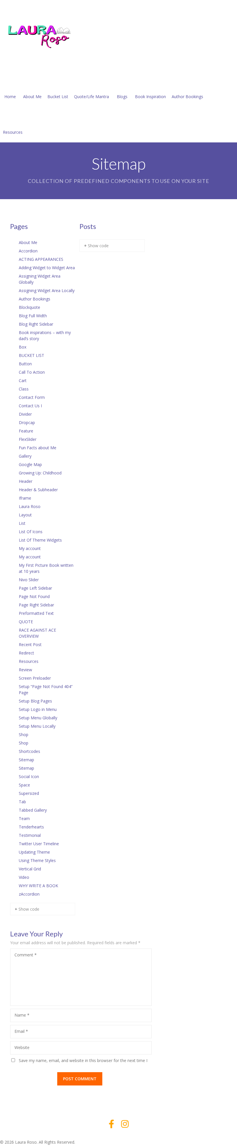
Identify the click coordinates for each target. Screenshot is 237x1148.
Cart (23, 380)
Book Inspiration (150, 96)
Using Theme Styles (37, 860)
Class (24, 389)
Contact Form (32, 397)
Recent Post (30, 644)
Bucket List (57, 96)
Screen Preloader (35, 678)
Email (21, 1031)
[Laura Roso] (43, 35)
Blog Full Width (33, 315)
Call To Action (32, 372)
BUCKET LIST (31, 355)
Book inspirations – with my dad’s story (45, 335)
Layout (25, 515)
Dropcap (27, 422)
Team (24, 818)
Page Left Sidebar (35, 588)
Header (25, 481)
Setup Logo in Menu (38, 709)
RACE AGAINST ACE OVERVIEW (37, 633)
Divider (25, 414)
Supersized (29, 793)
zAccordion (29, 894)
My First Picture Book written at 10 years (46, 568)
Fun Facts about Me (37, 447)
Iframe (25, 498)
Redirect (26, 653)
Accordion (28, 251)
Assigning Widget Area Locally (47, 290)
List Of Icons (30, 531)
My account (30, 548)
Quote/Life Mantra (91, 96)
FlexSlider (27, 439)
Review (25, 669)
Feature (26, 431)
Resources (13, 132)
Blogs (122, 96)
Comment (25, 955)
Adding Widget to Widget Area (47, 267)
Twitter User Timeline (39, 843)
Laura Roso (29, 506)
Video (24, 877)
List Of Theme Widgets (40, 540)
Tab (22, 801)
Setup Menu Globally (38, 717)
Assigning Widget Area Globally (39, 279)
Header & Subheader (38, 489)
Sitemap (26, 759)
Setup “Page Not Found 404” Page (46, 689)
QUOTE (26, 621)
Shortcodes (29, 751)
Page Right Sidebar (36, 605)
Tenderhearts (31, 827)
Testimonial (30, 835)
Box (22, 347)
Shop (23, 734)
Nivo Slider (29, 579)
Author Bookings (187, 96)
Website (21, 1047)
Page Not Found (34, 596)
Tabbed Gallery (33, 810)
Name (21, 1015)
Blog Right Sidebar (36, 324)
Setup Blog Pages (35, 701)
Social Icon (29, 776)
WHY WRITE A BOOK (38, 885)
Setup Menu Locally (37, 726)
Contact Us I (30, 405)
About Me (32, 96)
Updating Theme (34, 852)
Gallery (25, 456)
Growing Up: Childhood (40, 473)
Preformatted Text (36, 613)
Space (24, 785)
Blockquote (29, 307)
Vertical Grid (30, 869)
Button (25, 363)
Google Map (30, 464)
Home (10, 96)
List (22, 523)
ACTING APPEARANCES (41, 259)
